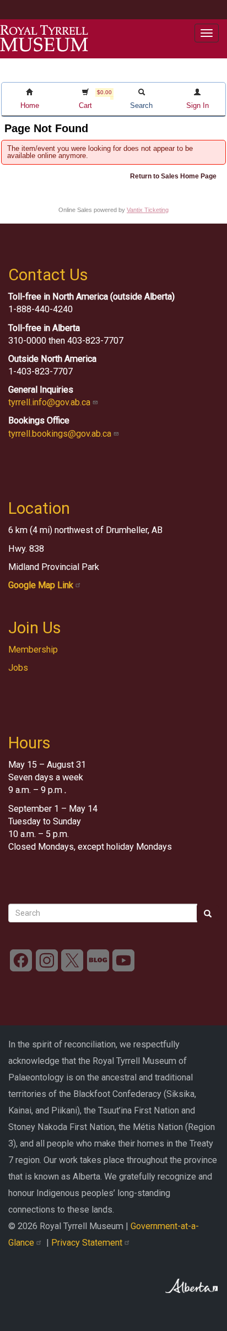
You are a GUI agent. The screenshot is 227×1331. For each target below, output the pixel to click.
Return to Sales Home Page (173, 176)
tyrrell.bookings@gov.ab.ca (61, 433)
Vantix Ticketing (148, 210)
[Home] (44, 38)
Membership (33, 649)
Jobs (18, 667)
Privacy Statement (88, 1242)
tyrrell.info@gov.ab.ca (50, 402)
